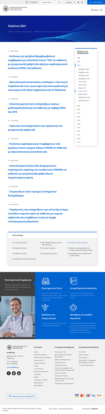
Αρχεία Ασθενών (47, 2)
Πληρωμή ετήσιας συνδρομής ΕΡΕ (23, 396)
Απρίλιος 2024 (65, 31)
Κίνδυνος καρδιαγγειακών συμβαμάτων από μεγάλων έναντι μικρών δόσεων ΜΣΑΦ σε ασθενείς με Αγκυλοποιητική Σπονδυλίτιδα (37, 147)
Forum (59, 2)
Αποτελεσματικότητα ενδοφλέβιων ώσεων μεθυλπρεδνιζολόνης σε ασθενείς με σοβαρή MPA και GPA (37, 107)
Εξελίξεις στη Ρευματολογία (43, 31)
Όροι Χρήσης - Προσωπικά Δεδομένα (61, 409)
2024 (56, 31)
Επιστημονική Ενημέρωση (23, 31)
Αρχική (10, 31)
